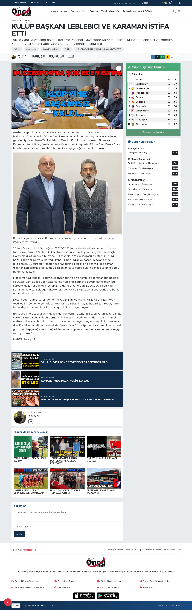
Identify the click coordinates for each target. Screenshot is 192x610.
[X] (18, 550)
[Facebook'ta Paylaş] (153, 57)
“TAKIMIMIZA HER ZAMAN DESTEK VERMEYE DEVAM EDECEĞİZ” (63, 460)
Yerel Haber (107, 11)
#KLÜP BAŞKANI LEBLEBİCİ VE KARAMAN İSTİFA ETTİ (98, 49)
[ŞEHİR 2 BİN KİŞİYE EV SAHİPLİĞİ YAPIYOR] (31, 446)
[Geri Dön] (8, 602)
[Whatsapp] (33, 550)
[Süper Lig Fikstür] (177, 142)
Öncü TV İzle (145, 11)
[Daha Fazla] (167, 57)
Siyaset (64, 11)
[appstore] (84, 596)
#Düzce (16, 49)
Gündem (75, 11)
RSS (17, 605)
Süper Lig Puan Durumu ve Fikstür (29, 587)
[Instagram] (23, 550)
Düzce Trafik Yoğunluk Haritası (156, 581)
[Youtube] (28, 550)
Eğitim (166, 550)
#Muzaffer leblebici (50, 49)
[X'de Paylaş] (157, 57)
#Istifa (67, 49)
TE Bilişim (176, 605)
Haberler (16, 20)
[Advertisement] (153, 232)
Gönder (20, 534)
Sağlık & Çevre (131, 550)
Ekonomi (94, 11)
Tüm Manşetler (64, 587)
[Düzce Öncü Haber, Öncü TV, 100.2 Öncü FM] (21, 11)
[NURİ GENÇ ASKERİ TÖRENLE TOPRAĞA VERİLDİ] (67, 478)
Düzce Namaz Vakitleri (111, 581)
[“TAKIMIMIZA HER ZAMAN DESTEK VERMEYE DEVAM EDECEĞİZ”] (67, 446)
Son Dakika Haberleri (109, 587)
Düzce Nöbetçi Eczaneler (26, 581)
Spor (84, 11)
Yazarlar (51, 3)
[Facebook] (13, 550)
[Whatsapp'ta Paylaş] (162, 57)
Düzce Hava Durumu (67, 581)
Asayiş (54, 11)
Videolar (37, 3)
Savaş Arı (34, 415)
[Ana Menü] (179, 11)
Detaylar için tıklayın (153, 132)
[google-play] (108, 596)
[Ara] (174, 11)
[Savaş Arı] (20, 417)
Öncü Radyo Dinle (126, 11)
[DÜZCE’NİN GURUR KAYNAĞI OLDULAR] (104, 446)
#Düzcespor (31, 49)
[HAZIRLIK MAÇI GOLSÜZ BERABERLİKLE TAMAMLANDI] (31, 478)
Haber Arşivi (148, 587)
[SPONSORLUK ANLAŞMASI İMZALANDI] (104, 478)
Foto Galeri (21, 3)
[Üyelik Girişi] (178, 3)
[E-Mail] (30, 421)
